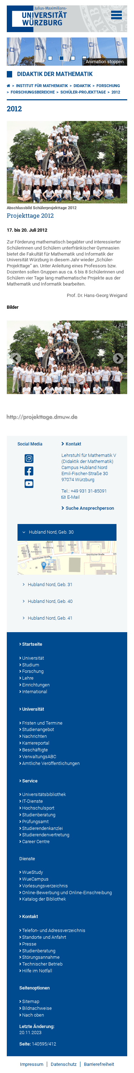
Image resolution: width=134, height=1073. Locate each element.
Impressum (31, 1064)
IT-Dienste (32, 801)
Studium (30, 665)
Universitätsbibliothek (44, 794)
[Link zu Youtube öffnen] (26, 484)
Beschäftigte (35, 749)
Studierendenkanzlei (42, 828)
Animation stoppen (105, 61)
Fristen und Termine (42, 723)
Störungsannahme (41, 957)
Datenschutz (63, 1064)
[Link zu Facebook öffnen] (26, 471)
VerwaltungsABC (39, 756)
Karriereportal (35, 743)
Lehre (28, 678)
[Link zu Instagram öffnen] (26, 459)
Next (115, 51)
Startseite (32, 644)
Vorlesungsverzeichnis (45, 885)
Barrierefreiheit (99, 1064)
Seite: (25, 1044)
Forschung (108, 86)
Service (30, 781)
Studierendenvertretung (45, 834)
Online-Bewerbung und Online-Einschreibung (67, 892)
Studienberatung (38, 814)
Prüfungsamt (35, 821)
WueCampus (35, 879)
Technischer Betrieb (42, 964)
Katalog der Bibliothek (44, 899)
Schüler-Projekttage (83, 92)
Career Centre (36, 841)
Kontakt (73, 444)
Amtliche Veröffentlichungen (51, 763)
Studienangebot (38, 729)
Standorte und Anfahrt (44, 937)
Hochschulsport (38, 808)
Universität (33, 658)
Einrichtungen (36, 684)
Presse (29, 944)
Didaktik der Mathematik (55, 74)
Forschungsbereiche (33, 92)
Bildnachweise (37, 1008)
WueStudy (32, 872)
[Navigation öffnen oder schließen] (116, 15)
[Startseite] (8, 86)
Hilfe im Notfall (37, 970)
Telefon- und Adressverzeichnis (53, 930)
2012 (115, 92)
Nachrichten (34, 736)
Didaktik (82, 86)
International (34, 691)
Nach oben (33, 1015)
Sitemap (30, 1001)
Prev (19, 51)
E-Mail (73, 497)
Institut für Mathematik (42, 86)
